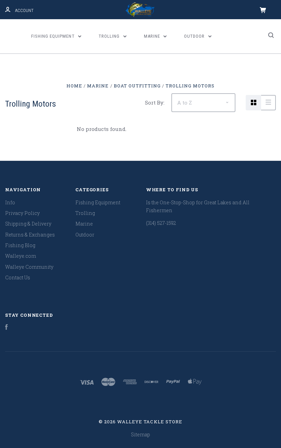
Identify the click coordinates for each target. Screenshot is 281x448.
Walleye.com (20, 256)
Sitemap (140, 434)
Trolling (110, 36)
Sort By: (154, 102)
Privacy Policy (22, 213)
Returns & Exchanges (30, 234)
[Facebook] (6, 328)
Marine (152, 36)
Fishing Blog (20, 245)
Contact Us (17, 277)
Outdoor (195, 36)
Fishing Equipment (53, 36)
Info (10, 202)
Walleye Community (29, 267)
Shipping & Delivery (28, 223)
